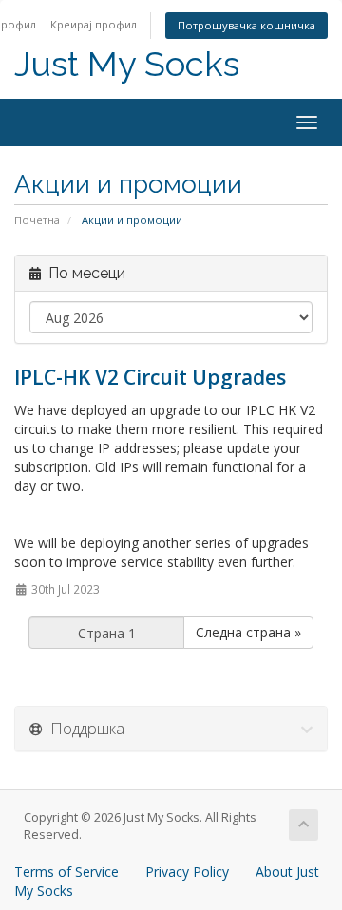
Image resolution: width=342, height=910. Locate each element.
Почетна (37, 220)
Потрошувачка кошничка (246, 25)
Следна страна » (248, 632)
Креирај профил (93, 24)
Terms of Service (66, 872)
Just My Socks (126, 64)
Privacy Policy (187, 872)
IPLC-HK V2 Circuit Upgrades (150, 377)
